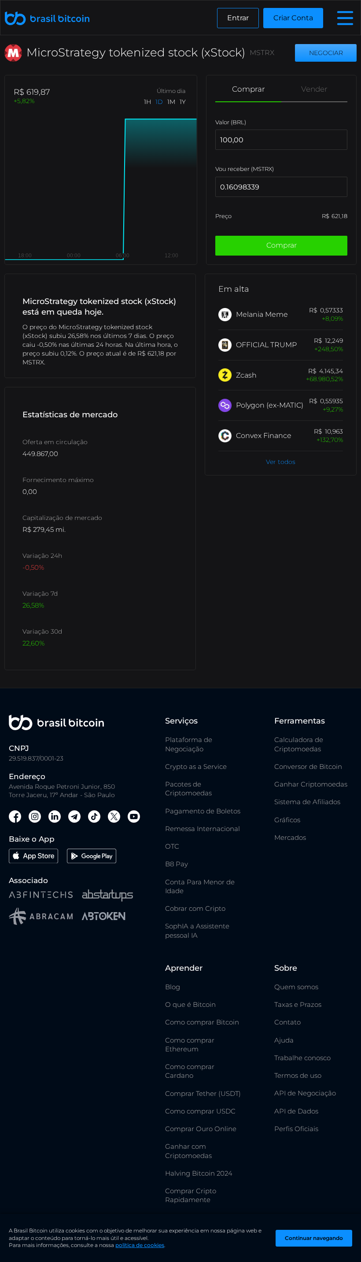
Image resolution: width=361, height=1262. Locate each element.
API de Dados (296, 1111)
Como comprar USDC (200, 1111)
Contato (287, 1022)
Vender (314, 89)
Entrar (238, 18)
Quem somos (296, 987)
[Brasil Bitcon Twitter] (114, 817)
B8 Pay (176, 864)
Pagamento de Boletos (202, 811)
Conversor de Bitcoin (308, 766)
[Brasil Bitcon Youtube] (134, 817)
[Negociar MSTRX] (326, 53)
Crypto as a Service (196, 766)
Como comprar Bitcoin (202, 1022)
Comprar (248, 89)
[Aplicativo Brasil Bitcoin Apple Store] (33, 857)
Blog (172, 987)
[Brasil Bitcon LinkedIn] (54, 817)
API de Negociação (305, 1093)
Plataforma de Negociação (188, 744)
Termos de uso (297, 1075)
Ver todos (280, 462)
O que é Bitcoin (190, 1004)
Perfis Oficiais (296, 1129)
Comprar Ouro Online (200, 1129)
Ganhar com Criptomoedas (188, 1150)
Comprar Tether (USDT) (203, 1093)
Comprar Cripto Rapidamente (190, 1195)
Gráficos (287, 820)
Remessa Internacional (202, 828)
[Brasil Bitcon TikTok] (94, 817)
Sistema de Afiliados (307, 802)
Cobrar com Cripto (195, 908)
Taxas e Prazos (297, 1004)
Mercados (290, 837)
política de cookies (139, 1245)
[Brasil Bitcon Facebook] (15, 817)
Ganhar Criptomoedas (310, 784)
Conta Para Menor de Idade (200, 886)
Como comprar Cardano (189, 1071)
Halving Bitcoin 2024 (198, 1173)
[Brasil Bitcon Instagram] (35, 817)
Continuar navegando (314, 1238)
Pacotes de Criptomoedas (188, 788)
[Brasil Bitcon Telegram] (74, 817)
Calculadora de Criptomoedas (298, 744)
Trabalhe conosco (302, 1058)
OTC (172, 846)
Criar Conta (293, 18)
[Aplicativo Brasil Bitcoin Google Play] (91, 857)
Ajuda (284, 1040)
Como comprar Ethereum (189, 1044)
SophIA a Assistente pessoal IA (197, 930)
